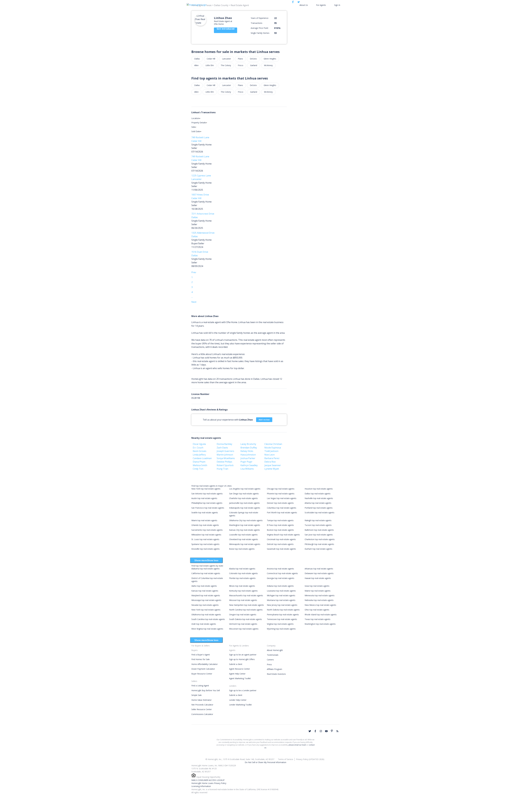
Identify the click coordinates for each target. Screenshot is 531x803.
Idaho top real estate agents (204, 586)
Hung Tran (222, 468)
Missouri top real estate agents (243, 600)
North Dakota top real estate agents (283, 609)
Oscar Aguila (199, 444)
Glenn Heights (270, 58)
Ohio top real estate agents (317, 609)
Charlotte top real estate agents (243, 498)
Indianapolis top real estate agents (244, 507)
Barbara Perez (271, 458)
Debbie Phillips (224, 461)
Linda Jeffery (199, 454)
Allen (196, 65)
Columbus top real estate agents (281, 507)
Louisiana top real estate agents (281, 590)
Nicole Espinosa (272, 447)
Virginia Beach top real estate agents (283, 534)
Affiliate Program (274, 669)
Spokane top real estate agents (205, 544)
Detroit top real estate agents (280, 544)
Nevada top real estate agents (205, 605)
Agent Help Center (237, 673)
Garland (253, 65)
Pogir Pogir (246, 461)
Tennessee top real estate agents (282, 619)
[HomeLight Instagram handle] (321, 731)
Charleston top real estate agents (320, 539)
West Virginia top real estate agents (207, 628)
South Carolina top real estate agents (208, 619)
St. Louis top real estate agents (205, 539)
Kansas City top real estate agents (244, 530)
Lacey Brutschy (248, 444)
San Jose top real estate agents (319, 534)
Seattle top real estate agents (204, 512)
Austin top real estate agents (204, 498)
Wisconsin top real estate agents (243, 628)
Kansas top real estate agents (204, 590)
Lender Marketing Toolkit (240, 704)
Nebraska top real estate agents (319, 600)
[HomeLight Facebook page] (315, 731)
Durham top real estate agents (318, 549)
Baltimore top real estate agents (319, 530)
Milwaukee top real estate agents (206, 534)
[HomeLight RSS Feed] (337, 731)
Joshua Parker (247, 458)
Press (269, 664)
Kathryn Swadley (249, 465)
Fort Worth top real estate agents (282, 512)
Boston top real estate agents (280, 530)
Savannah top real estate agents (281, 549)
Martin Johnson (225, 454)
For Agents (321, 5)
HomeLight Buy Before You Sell (205, 690)
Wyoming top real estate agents (281, 628)
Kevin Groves (199, 451)
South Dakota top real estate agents (245, 619)
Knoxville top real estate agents (205, 549)
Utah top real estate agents (203, 624)
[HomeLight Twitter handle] (310, 731)
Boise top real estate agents (242, 549)
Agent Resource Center (239, 669)
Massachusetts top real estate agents (246, 595)
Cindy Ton (198, 468)
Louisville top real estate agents (243, 534)
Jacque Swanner (272, 465)
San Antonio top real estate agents (207, 493)
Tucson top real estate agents (318, 525)
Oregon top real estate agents (242, 614)
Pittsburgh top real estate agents (319, 544)
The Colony (226, 65)
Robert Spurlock (225, 465)
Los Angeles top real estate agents (244, 488)
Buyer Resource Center (201, 673)
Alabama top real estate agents (205, 568)
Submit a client (235, 664)
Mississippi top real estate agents (206, 600)
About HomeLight (275, 650)
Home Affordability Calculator (204, 664)
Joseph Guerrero (225, 451)
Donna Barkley (224, 444)
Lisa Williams (247, 468)
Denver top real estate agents (280, 503)
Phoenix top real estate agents (280, 493)
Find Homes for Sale (200, 659)
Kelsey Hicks (246, 451)
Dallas (197, 58)
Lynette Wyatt (271, 468)
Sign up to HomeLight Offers (242, 659)
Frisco (240, 65)
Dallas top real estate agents (317, 493)
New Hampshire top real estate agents (246, 605)
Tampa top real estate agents (280, 520)
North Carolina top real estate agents (246, 609)
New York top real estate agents (205, 488)
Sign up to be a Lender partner (242, 690)
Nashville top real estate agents (319, 498)
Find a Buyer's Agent (200, 654)
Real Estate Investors (276, 674)
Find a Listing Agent (200, 685)
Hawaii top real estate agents (318, 578)
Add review (264, 420)
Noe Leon (269, 454)
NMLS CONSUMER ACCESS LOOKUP (208, 780)
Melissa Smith (200, 465)
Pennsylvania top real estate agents (283, 614)
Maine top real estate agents (317, 590)
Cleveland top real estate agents (243, 539)
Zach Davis (222, 447)
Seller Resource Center (201, 709)
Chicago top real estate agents (280, 488)
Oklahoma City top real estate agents (246, 520)
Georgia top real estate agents (280, 578)
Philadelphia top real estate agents (206, 503)
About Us (304, 5)
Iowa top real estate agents (317, 586)
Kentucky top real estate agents (243, 590)
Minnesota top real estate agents (320, 595)
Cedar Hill (211, 58)
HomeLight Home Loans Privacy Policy (208, 783)
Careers (270, 659)
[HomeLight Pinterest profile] (332, 731)
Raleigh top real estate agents (318, 520)
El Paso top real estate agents (280, 525)
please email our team (297, 745)
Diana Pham (199, 461)
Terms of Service (285, 759)
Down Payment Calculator (203, 669)
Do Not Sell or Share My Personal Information (265, 762)
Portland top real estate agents (319, 507)
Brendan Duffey (248, 447)
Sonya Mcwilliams (226, 458)
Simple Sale (196, 695)
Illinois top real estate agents (242, 586)
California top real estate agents (205, 573)
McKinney (268, 65)
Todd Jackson (271, 451)
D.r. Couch (198, 447)
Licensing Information (201, 786)
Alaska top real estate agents (242, 568)
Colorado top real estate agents (243, 573)
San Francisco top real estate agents (207, 507)
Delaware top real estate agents (319, 573)
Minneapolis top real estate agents (244, 544)
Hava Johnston (248, 454)
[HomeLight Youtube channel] (326, 731)
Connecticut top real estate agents (282, 573)
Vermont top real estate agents (243, 624)
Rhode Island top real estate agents (321, 614)
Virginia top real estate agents (280, 624)
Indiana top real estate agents (280, 586)
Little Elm (209, 65)
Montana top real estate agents (281, 600)
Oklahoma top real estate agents (206, 614)
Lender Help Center (237, 700)
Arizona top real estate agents (280, 568)
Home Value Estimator (201, 700)
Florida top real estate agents (242, 578)
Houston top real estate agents (319, 488)
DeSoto (253, 58)
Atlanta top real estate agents (318, 503)
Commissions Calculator (202, 714)
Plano (240, 58)
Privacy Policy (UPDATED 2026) (310, 759)
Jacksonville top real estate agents (244, 503)
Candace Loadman (202, 458)
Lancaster (226, 58)
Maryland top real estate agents (205, 595)
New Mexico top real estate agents (320, 605)
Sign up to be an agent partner (242, 654)
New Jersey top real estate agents (282, 605)
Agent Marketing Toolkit (240, 678)
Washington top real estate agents (244, 525)
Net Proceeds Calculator (202, 704)
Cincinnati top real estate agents (281, 539)
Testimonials (272, 655)
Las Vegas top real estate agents (281, 498)
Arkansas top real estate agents (319, 568)
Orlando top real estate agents (205, 525)
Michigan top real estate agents (281, 595)
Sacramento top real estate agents (207, 530)
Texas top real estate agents (317, 619)
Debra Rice (270, 461)
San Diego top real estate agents (244, 493)
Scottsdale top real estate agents (319, 512)
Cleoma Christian (273, 444)
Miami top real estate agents (204, 520)
